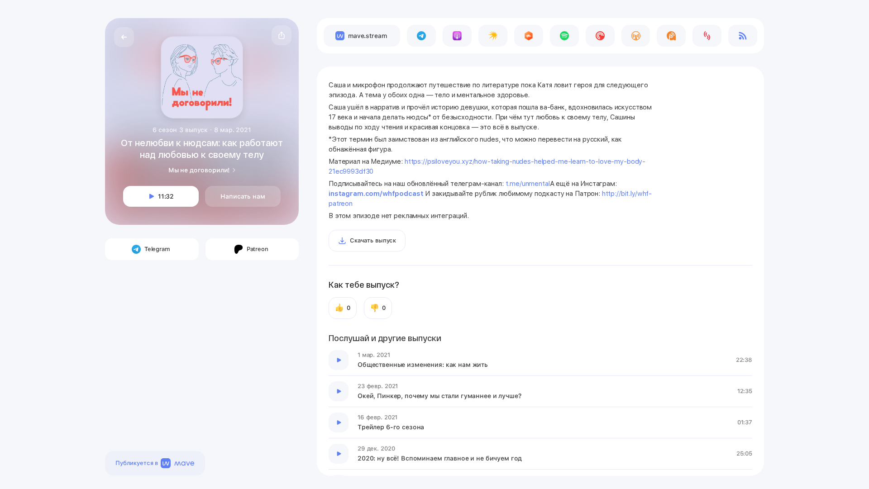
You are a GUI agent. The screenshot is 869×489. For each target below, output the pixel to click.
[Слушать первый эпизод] (339, 360)
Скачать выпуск (373, 240)
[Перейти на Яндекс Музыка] (492, 36)
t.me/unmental (528, 184)
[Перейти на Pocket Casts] (600, 36)
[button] (281, 35)
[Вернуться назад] (124, 37)
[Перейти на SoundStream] (706, 36)
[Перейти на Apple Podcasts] (457, 36)
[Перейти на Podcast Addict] (671, 36)
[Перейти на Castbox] (528, 36)
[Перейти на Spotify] (564, 36)
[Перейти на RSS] (742, 36)
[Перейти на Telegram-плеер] (421, 36)
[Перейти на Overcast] (635, 36)
